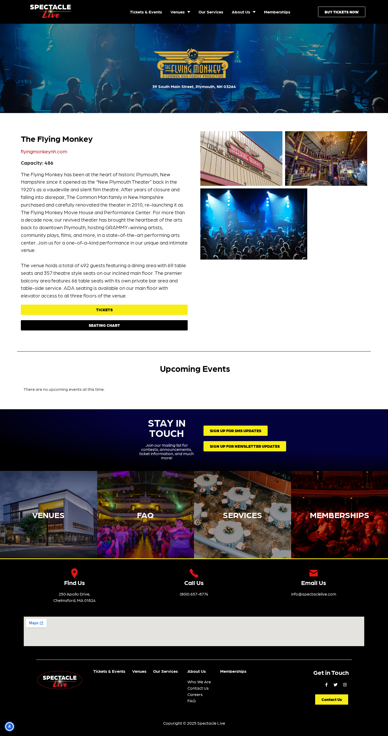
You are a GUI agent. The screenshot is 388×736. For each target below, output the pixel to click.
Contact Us (198, 687)
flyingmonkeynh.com (44, 151)
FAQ (145, 514)
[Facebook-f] (326, 685)
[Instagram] (345, 685)
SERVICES (242, 514)
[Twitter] (335, 685)
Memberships (233, 671)
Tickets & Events (109, 671)
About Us (196, 671)
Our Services (165, 671)
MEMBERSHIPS (339, 514)
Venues (139, 671)
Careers (195, 694)
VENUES (48, 514)
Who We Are (199, 681)
